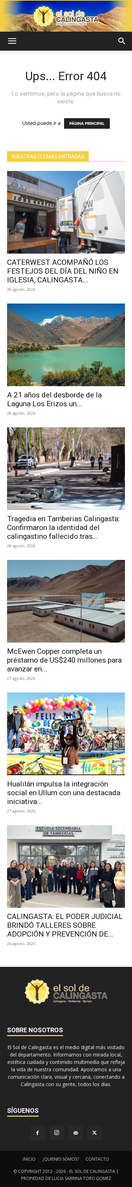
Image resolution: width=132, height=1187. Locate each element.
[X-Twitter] (95, 1133)
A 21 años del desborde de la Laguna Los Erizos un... (54, 399)
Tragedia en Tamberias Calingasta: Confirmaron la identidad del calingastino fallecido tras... (63, 528)
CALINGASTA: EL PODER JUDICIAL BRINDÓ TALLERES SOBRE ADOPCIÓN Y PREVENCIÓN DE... (65, 925)
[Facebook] (38, 1133)
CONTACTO (97, 1159)
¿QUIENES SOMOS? (60, 1159)
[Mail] (76, 1133)
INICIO (29, 1159)
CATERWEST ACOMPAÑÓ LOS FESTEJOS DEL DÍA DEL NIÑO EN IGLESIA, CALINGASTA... (63, 271)
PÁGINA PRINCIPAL (87, 123)
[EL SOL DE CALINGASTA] (66, 16)
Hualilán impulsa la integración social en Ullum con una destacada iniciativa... (63, 793)
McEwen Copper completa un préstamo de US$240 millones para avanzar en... (64, 660)
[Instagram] (57, 1133)
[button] (12, 41)
